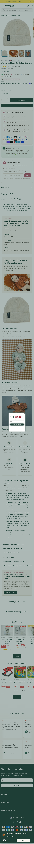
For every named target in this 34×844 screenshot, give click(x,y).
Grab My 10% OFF (17, 424)
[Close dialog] (24, 413)
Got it (23, 840)
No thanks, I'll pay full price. (17, 427)
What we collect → (11, 836)
